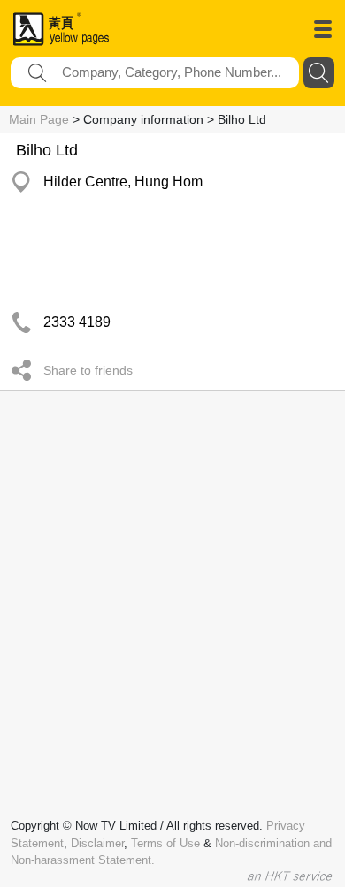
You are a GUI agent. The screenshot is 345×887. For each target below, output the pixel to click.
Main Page (39, 119)
